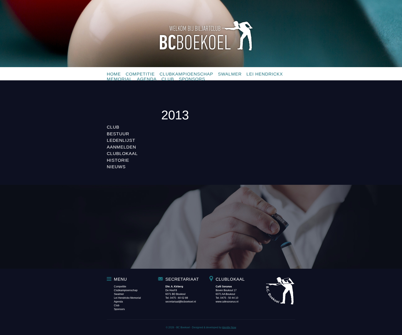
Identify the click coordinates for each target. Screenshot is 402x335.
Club (167, 79)
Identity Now (229, 327)
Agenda (147, 79)
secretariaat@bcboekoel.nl (180, 301)
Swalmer (230, 74)
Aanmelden (121, 147)
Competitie (140, 74)
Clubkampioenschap (186, 74)
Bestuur (118, 133)
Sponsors (192, 79)
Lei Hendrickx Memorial (127, 297)
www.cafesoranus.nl (227, 301)
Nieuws (116, 166)
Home (114, 74)
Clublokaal (122, 153)
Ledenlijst (121, 140)
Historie (118, 160)
